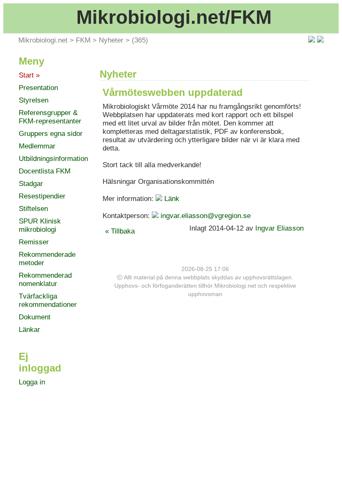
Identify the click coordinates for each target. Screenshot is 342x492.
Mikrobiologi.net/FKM (174, 17)
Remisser (34, 242)
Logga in (32, 382)
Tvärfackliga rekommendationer (48, 300)
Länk (171, 199)
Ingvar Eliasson (280, 228)
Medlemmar (37, 146)
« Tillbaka (120, 231)
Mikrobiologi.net (43, 40)
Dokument (34, 317)
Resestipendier (42, 196)
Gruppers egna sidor (51, 134)
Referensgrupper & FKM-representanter (50, 117)
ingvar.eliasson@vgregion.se (206, 216)
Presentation (38, 88)
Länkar (29, 330)
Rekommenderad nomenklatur (45, 279)
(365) (140, 40)
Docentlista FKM (44, 171)
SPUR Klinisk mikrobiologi (40, 225)
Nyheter (111, 40)
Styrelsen (33, 100)
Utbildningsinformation (53, 159)
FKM (83, 40)
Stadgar (31, 184)
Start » (29, 75)
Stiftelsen (33, 209)
